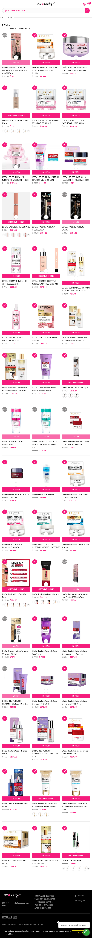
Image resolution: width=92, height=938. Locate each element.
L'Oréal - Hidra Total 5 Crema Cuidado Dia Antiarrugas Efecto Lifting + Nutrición (45, 70)
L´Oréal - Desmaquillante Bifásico (43, 494)
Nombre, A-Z (23, 28)
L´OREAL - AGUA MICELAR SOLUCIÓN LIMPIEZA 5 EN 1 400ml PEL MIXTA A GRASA (44, 444)
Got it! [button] (80, 933)
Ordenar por (13, 28)
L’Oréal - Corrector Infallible (71, 860)
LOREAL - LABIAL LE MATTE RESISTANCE (16, 227)
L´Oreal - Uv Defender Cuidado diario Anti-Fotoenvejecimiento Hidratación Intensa (74, 806)
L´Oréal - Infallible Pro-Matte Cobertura (45, 594)
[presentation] (28, 131)
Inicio (4, 17)
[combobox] (46, 10)
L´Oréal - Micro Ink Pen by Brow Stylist (75, 388)
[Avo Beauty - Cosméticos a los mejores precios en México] (46, 4)
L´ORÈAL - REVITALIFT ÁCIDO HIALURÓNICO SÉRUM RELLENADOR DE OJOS (45, 754)
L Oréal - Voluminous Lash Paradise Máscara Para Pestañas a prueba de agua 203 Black (14, 70)
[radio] (7, 131)
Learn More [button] (9, 934)
